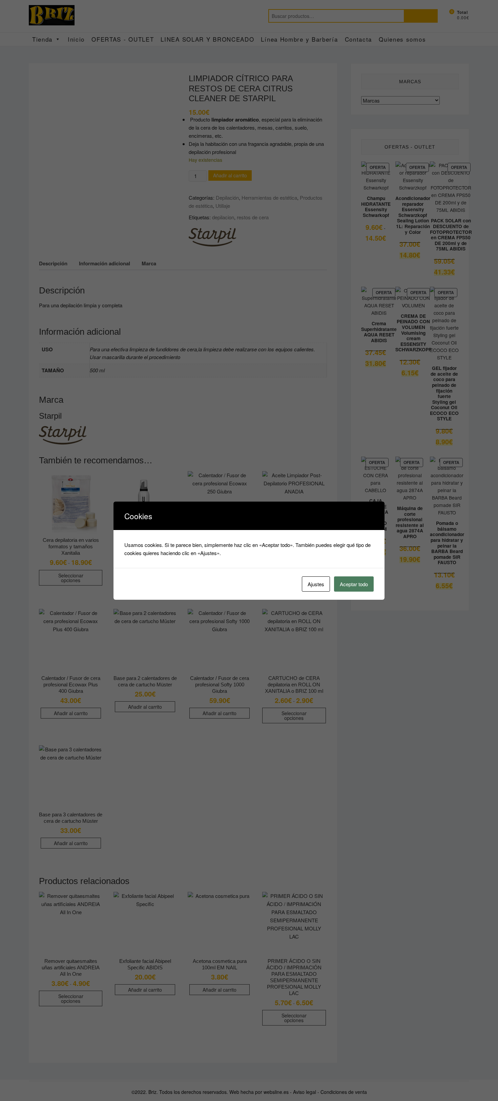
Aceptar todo (354, 584)
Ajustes (316, 584)
